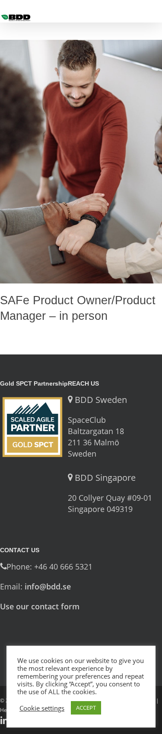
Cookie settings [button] (41, 708)
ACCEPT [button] (86, 707)
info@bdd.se (48, 586)
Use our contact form (39, 606)
